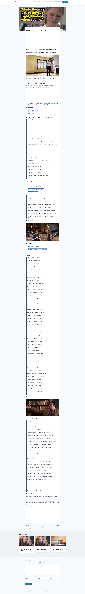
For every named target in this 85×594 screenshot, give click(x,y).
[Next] (64, 545)
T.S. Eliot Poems (31, 114)
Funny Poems (44, 1)
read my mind (54, 201)
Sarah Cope (30, 396)
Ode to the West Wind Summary (35, 189)
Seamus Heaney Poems (33, 191)
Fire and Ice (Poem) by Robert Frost (34, 186)
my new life (34, 393)
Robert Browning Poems (33, 113)
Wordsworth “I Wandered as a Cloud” (36, 188)
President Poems (57, 1)
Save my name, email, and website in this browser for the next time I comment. (41, 581)
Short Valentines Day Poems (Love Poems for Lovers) (26, 549)
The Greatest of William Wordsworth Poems (37, 248)
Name (27, 578)
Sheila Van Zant (31, 493)
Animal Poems (38, 1)
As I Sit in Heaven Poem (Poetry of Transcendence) (31, 527)
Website (51, 578)
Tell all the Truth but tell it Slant (33, 110)
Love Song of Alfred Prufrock (34, 251)
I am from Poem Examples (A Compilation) (52, 526)
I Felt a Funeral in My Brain (33, 246)
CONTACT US (64, 1)
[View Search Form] (69, 2)
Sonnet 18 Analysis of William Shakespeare (37, 249)
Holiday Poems (51, 1)
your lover (50, 103)
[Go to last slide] (20, 545)
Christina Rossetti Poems (33, 111)
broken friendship (51, 79)
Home (34, 1)
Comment (27, 565)
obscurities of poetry (50, 501)
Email (39, 578)
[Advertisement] (42, 41)
